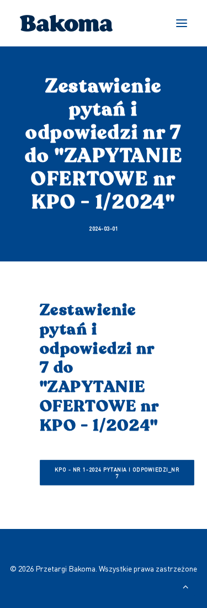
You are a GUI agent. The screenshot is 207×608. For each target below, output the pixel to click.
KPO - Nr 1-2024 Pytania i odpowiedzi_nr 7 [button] (118, 472)
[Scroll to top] (185, 585)
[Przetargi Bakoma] (66, 23)
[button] (181, 23)
